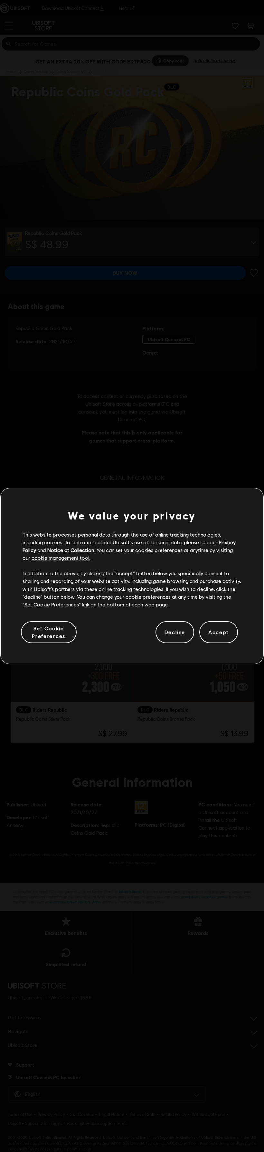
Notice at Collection (70, 550)
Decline (175, 632)
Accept (218, 632)
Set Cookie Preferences (48, 632)
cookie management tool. (61, 558)
